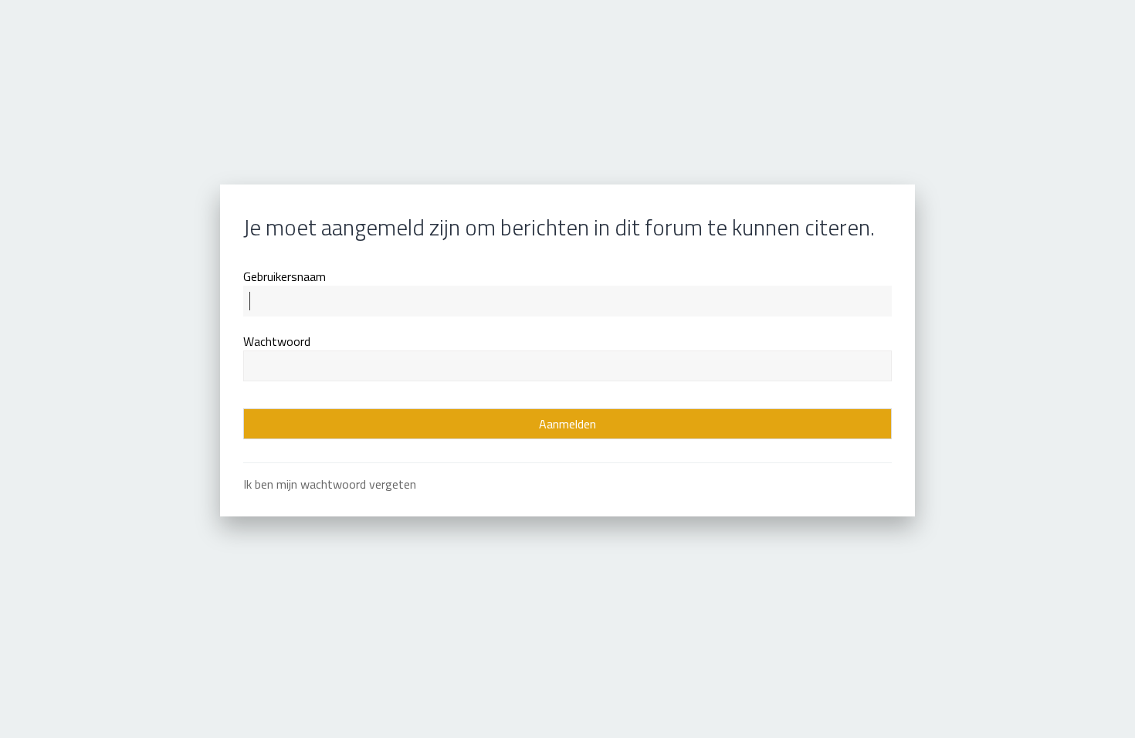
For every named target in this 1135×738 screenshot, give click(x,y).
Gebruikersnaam (284, 276)
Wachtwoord (276, 341)
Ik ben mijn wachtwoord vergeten (329, 484)
